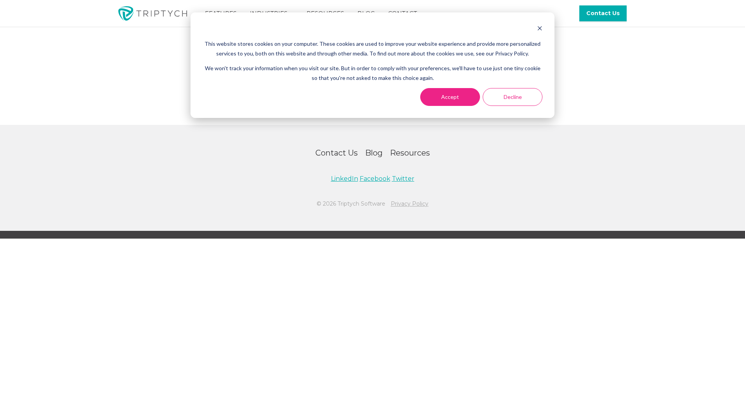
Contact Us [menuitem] (603, 13)
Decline (513, 96)
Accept (450, 96)
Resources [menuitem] (410, 153)
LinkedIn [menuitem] (344, 178)
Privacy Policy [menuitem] (409, 203)
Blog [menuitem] (374, 153)
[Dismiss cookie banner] (539, 29)
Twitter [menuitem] (403, 178)
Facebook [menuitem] (375, 178)
